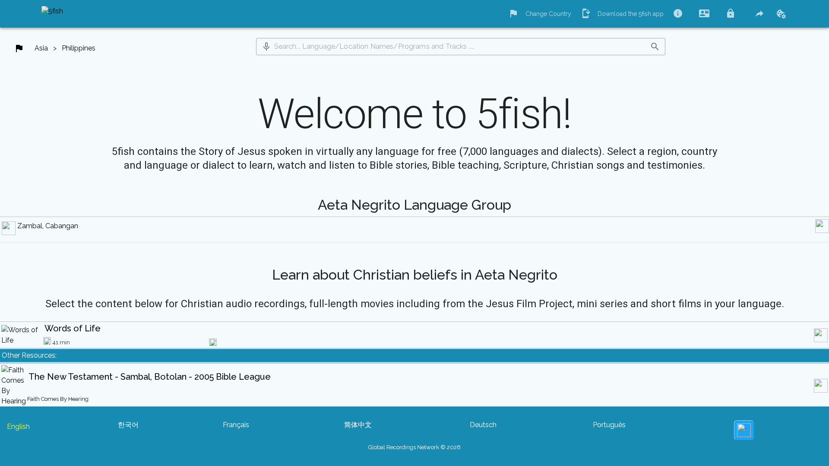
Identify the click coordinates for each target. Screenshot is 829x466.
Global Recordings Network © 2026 (414, 447)
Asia (41, 48)
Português (609, 425)
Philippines (78, 48)
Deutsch (483, 425)
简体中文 (358, 425)
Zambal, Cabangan (47, 226)
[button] (266, 46)
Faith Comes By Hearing (58, 399)
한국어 (128, 425)
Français (236, 425)
